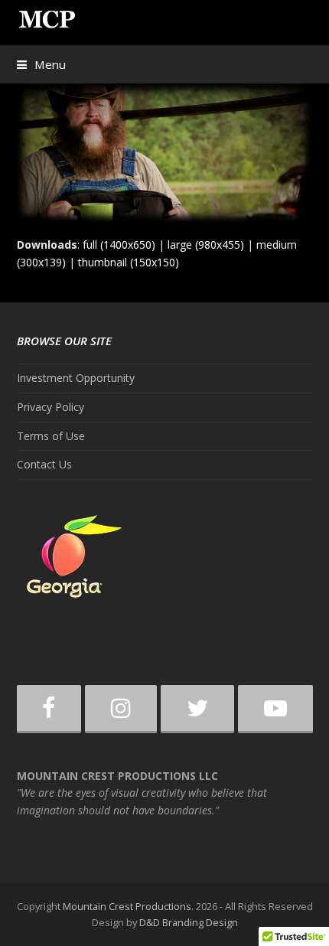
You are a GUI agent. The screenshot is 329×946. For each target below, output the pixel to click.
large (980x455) (206, 244)
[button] (41, 64)
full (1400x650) (119, 244)
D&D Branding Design (188, 922)
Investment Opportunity (76, 377)
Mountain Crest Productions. (128, 906)
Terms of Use (51, 436)
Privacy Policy (50, 407)
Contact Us (44, 464)
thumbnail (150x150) (128, 262)
